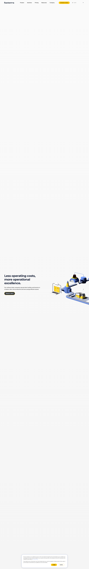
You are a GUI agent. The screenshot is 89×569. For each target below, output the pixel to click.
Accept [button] (53, 564)
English (75, 2)
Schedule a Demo (64, 2)
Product (22, 2)
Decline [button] (61, 564)
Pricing (36, 2)
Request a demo (10, 293)
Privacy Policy (35, 559)
